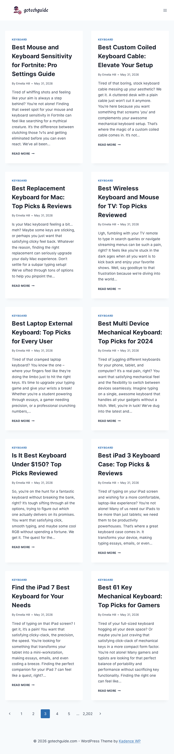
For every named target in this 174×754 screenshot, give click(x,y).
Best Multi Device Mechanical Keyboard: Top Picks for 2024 (130, 332)
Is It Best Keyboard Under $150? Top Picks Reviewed (39, 464)
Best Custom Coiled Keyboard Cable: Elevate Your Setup (127, 56)
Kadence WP (130, 741)
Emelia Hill (23, 83)
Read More (23, 153)
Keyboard (19, 39)
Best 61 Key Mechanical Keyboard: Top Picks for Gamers (130, 596)
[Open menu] (165, 10)
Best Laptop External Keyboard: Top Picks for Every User (42, 332)
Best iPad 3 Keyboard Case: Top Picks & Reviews (129, 464)
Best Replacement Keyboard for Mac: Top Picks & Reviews (42, 197)
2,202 (88, 714)
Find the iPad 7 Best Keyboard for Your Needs (41, 596)
